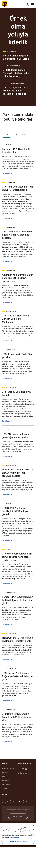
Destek (4, 788)
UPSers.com (23, 773)
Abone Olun (17, 816)
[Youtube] (25, 802)
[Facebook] (4, 802)
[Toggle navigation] (32, 4)
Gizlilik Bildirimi (15, 837)
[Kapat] (33, 825)
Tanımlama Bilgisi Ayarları (18, 841)
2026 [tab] (6, 135)
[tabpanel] (18, 445)
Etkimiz (4, 777)
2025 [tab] (15, 135)
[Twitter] (9, 802)
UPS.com (22, 769)
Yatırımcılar (6, 780)
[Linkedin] (20, 802)
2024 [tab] (24, 135)
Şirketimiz (5, 773)
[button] (28, 4)
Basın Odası (6, 784)
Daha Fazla (6, 173)
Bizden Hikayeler (8, 769)
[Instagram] (14, 802)
